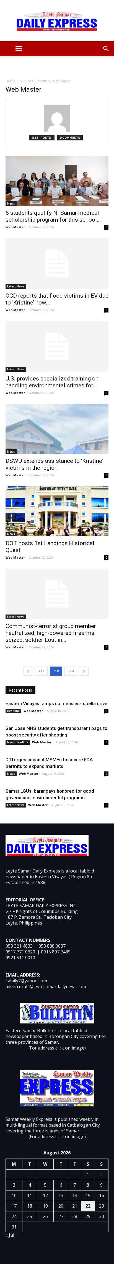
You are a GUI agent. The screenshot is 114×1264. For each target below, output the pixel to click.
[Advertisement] (57, 66)
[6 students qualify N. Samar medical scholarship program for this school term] (57, 181)
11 (29, 1195)
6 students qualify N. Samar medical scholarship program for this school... (53, 216)
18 (29, 1206)
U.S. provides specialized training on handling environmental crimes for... (52, 382)
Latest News (15, 286)
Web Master (15, 227)
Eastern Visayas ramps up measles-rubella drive (56, 703)
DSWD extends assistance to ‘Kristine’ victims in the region (54, 464)
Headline (13, 711)
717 (41, 671)
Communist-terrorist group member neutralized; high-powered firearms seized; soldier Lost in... (51, 633)
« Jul (10, 1235)
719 (71, 671)
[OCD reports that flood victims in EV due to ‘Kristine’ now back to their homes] (57, 263)
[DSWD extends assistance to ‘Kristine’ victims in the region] (57, 429)
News (11, 203)
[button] (106, 48)
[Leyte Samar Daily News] (57, 20)
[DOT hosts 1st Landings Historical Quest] (57, 511)
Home (10, 81)
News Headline (17, 742)
